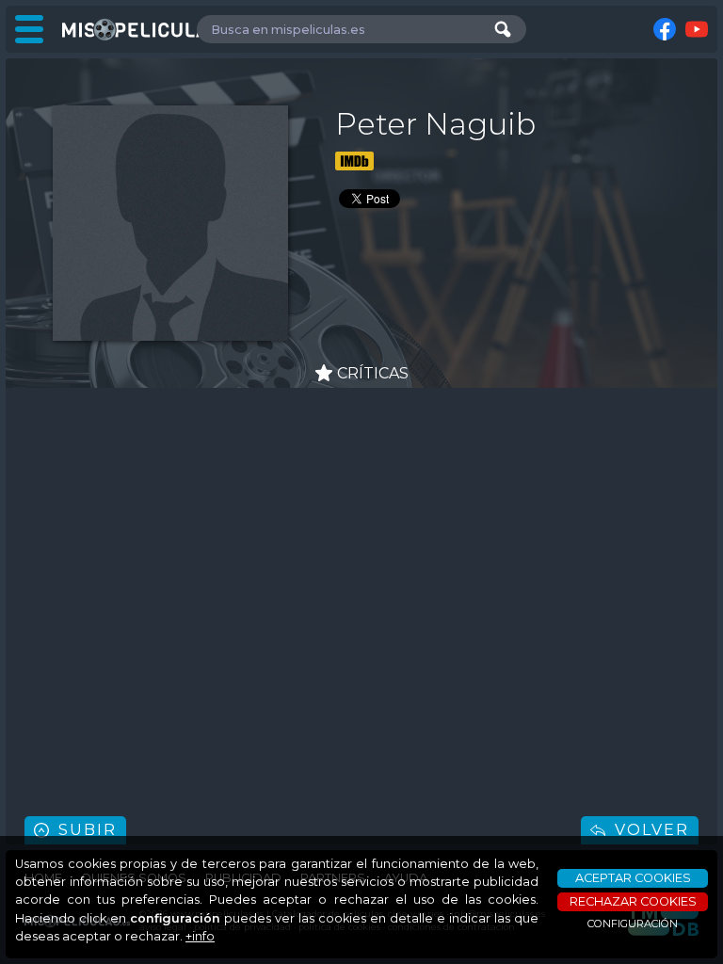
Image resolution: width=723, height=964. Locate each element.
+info (200, 936)
